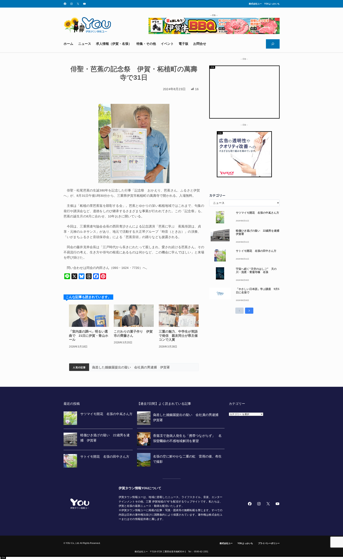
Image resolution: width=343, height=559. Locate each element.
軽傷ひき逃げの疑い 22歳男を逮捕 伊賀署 (258, 232)
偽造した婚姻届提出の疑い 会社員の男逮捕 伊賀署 (131, 367)
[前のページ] (239, 311)
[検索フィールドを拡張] (273, 44)
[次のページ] (249, 311)
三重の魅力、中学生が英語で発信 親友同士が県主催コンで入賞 (178, 335)
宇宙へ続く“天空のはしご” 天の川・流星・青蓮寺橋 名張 (256, 270)
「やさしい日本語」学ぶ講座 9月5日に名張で (257, 290)
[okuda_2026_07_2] (214, 33)
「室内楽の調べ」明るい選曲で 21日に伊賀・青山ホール (88, 335)
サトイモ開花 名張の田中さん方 (256, 250)
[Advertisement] (244, 91)
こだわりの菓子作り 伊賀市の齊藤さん (133, 333)
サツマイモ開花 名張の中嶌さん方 (257, 212)
